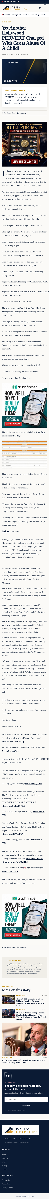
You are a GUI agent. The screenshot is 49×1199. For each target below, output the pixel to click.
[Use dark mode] (44, 2)
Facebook (7, 113)
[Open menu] (45, 7)
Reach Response (28, 1196)
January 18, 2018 (10, 871)
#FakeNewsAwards (34, 858)
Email (13, 113)
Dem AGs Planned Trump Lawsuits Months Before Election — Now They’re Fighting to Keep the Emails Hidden (31, 1016)
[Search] (39, 7)
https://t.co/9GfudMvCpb (13, 806)
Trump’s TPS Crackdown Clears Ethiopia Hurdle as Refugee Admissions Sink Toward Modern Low (29, 15)
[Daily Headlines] (14, 8)
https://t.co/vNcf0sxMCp (13, 741)
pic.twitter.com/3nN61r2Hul (15, 862)
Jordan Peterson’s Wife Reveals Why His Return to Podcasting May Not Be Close (23, 1061)
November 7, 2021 (10, 751)
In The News (7, 22)
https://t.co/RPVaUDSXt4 (13, 834)
